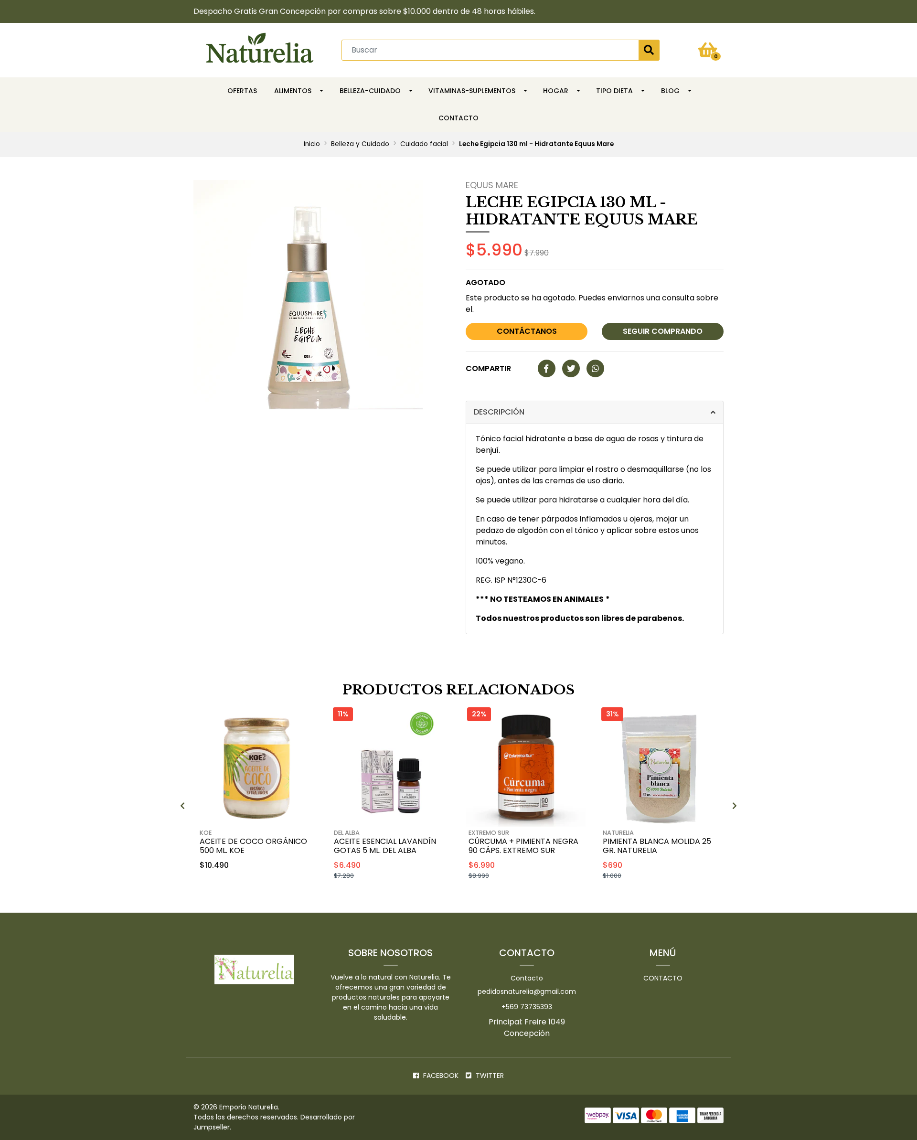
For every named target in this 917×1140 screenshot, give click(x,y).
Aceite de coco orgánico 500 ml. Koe (253, 846)
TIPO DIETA (614, 91)
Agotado (485, 282)
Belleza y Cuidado (360, 144)
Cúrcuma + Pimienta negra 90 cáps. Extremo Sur (523, 846)
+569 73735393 (526, 1007)
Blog (670, 91)
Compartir (488, 368)
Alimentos (292, 91)
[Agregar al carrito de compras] (282, 890)
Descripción (499, 411)
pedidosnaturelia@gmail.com (527, 991)
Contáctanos (527, 331)
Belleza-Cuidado (370, 91)
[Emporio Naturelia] (259, 49)
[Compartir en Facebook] (546, 368)
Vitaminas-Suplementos (471, 91)
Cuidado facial (424, 144)
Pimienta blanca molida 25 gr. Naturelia (657, 846)
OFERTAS (242, 91)
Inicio (312, 144)
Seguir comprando (663, 331)
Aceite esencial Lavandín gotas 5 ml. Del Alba (385, 846)
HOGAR (555, 91)
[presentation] (182, 806)
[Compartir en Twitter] (571, 368)
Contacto (458, 118)
